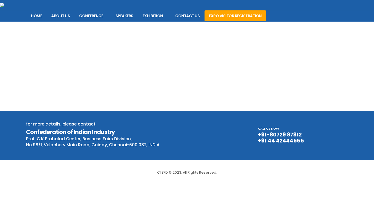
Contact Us (187, 16)
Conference (91, 16)
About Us (60, 16)
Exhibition (153, 16)
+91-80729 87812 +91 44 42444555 (281, 138)
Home (36, 16)
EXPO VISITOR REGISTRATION (235, 16)
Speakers (124, 16)
